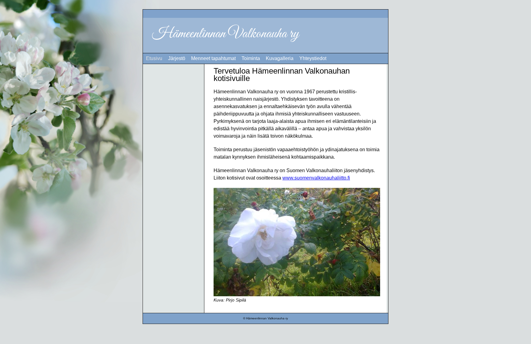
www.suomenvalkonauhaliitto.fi (316, 177)
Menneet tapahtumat (213, 58)
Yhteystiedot (312, 58)
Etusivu (154, 58)
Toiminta (251, 58)
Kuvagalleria (279, 58)
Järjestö (176, 58)
